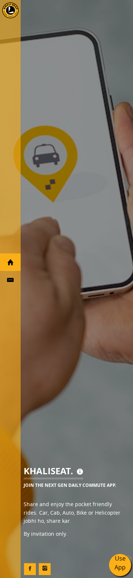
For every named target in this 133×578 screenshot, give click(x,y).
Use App (120, 562)
